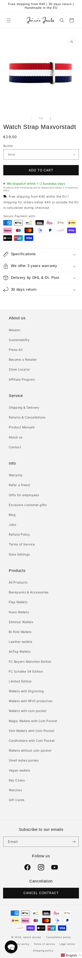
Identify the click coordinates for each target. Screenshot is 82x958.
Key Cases (17, 780)
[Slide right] (51, 118)
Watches (15, 790)
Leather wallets (20, 641)
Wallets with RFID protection (30, 701)
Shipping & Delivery (24, 407)
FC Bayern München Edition (30, 661)
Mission (14, 330)
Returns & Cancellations (27, 417)
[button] (9, 20)
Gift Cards (16, 800)
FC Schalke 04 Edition (26, 671)
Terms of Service (22, 544)
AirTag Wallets (19, 651)
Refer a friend (19, 485)
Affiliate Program (22, 379)
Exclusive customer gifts (28, 505)
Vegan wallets (19, 770)
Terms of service (44, 944)
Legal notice (67, 944)
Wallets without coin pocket (30, 750)
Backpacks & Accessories (29, 592)
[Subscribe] (74, 842)
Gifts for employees (24, 495)
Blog (12, 515)
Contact (15, 447)
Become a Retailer (23, 359)
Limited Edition (20, 681)
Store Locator (19, 369)
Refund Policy (19, 534)
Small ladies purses (23, 760)
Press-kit (16, 350)
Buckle (8, 146)
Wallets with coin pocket (27, 711)
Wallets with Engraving (26, 691)
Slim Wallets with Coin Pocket (31, 731)
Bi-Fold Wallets (20, 632)
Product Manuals (22, 427)
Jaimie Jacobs (32, 937)
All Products (18, 582)
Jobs (12, 524)
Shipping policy (43, 950)
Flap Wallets (18, 602)
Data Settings (19, 554)
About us (16, 437)
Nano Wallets (19, 612)
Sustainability (19, 340)
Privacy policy (20, 944)
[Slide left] (31, 118)
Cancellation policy (58, 937)
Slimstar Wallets (21, 622)
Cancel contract (41, 893)
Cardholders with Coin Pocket (32, 740)
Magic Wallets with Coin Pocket (33, 721)
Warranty (16, 475)
